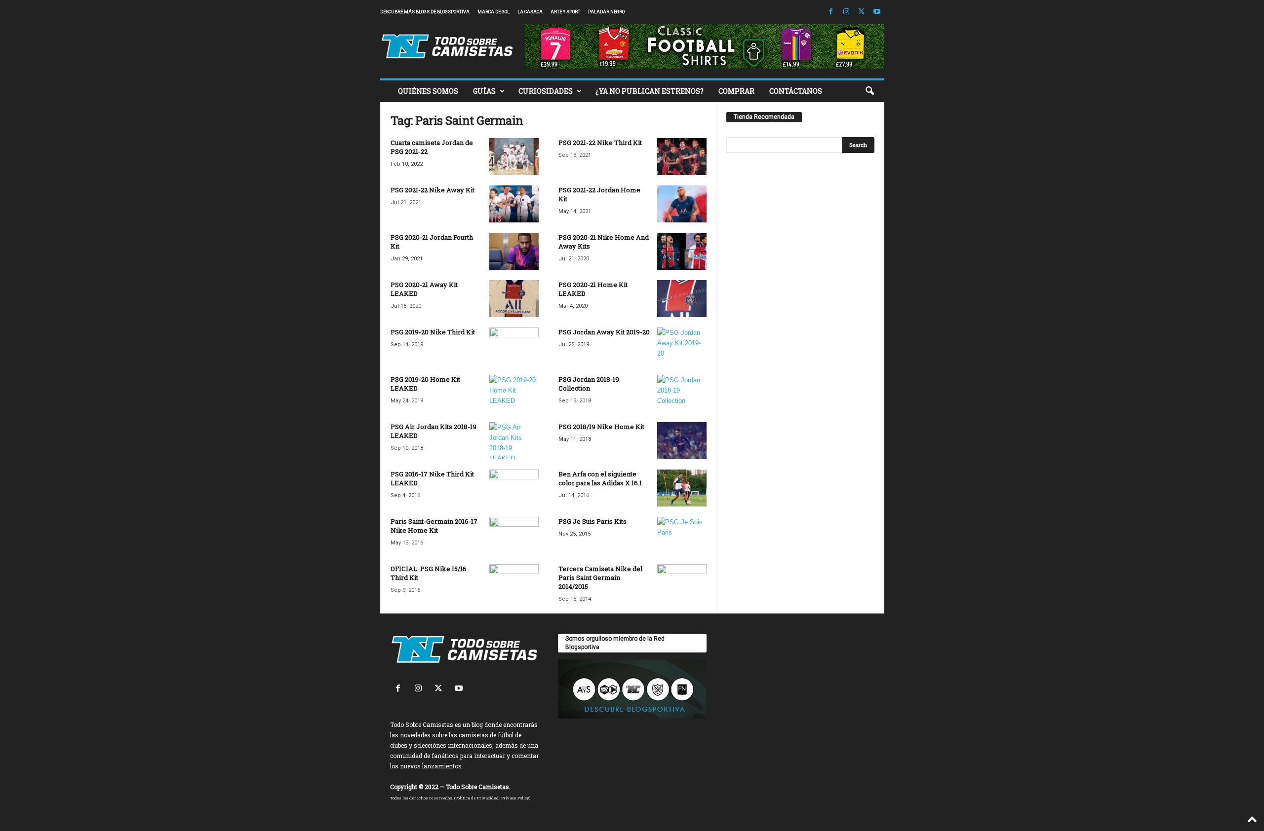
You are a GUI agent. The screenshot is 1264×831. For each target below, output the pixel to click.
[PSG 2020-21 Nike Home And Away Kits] (682, 251)
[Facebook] (831, 12)
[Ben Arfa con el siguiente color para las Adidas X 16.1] (682, 488)
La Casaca (530, 11)
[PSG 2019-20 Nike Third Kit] (514, 345)
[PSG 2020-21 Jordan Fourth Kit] (514, 251)
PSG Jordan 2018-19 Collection (588, 384)
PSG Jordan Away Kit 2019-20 (604, 331)
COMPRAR (736, 91)
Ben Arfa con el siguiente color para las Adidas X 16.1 (600, 478)
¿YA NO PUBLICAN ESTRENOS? (649, 91)
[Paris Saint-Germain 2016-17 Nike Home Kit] (514, 535)
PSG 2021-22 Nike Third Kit (600, 142)
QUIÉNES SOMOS (428, 91)
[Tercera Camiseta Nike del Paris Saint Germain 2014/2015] (682, 582)
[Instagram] (846, 12)
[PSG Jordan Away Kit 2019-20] (682, 345)
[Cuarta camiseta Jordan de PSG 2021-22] (514, 156)
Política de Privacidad (477, 797)
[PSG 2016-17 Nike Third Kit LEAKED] (514, 488)
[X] (862, 12)
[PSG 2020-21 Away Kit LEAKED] (514, 298)
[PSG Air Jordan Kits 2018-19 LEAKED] (514, 440)
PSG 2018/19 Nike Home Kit (601, 426)
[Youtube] (877, 12)
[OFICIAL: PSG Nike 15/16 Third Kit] (514, 582)
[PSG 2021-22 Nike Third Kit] (682, 156)
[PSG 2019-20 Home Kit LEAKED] (514, 393)
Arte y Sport (565, 11)
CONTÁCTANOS (795, 91)
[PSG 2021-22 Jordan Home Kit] (682, 203)
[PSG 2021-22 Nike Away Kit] (514, 203)
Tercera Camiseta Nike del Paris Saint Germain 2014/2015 (600, 577)
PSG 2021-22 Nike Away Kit (432, 189)
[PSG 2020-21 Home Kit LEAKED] (682, 298)
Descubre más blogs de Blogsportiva (425, 11)
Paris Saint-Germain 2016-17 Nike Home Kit (434, 526)
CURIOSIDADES (545, 91)
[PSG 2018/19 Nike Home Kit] (682, 440)
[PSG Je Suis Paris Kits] (682, 535)
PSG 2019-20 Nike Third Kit (433, 331)
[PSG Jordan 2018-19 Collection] (682, 393)
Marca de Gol (493, 11)
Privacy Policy (515, 797)
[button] (869, 91)
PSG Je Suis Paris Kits (592, 521)
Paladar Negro (606, 11)
